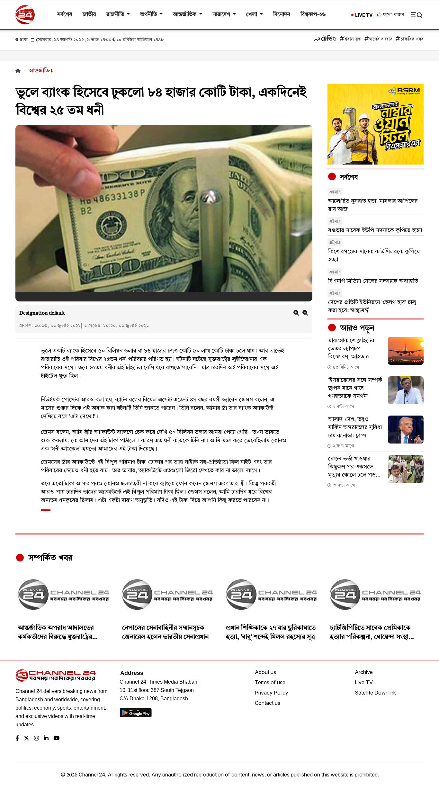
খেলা (252, 14)
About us (265, 672)
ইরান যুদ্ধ (353, 39)
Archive (364, 672)
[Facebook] (17, 738)
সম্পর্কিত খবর (49, 558)
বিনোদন (281, 14)
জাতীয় (89, 14)
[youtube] (56, 738)
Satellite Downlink (375, 692)
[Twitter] (26, 738)
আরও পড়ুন (356, 328)
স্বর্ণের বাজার (380, 39)
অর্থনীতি (149, 14)
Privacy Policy (271, 692)
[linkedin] (46, 738)
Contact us (267, 703)
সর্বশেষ (64, 14)
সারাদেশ (222, 14)
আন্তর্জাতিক (185, 14)
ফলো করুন (392, 15)
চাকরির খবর (412, 39)
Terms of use (270, 682)
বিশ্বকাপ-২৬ (313, 14)
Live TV (364, 682)
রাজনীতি (115, 14)
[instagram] (36, 738)
